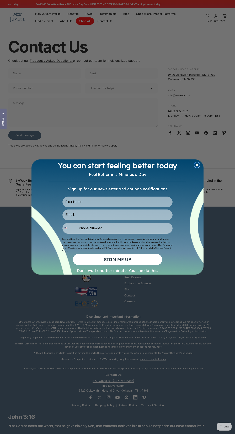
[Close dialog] (197, 165)
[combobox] (70, 228)
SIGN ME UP (117, 259)
